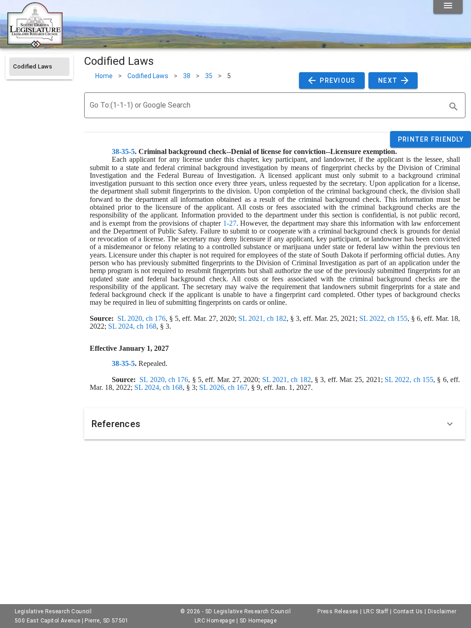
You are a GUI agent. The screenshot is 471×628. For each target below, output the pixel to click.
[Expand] (450, 424)
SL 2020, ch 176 (141, 318)
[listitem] (39, 66)
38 (186, 76)
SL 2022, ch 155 (383, 318)
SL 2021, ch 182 (262, 318)
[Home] (35, 44)
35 (209, 76)
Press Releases (338, 611)
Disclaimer (442, 611)
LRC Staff (376, 611)
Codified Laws (147, 76)
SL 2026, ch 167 (223, 387)
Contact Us (408, 611)
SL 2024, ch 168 (132, 326)
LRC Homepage (215, 620)
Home (104, 76)
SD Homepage (258, 620)
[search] (453, 106)
